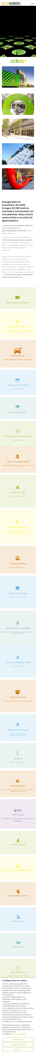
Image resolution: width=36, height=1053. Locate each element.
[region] (18, 1015)
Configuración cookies (18, 1044)
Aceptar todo (18, 1039)
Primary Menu (32, 3)
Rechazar (18, 1049)
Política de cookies (19, 1034)
